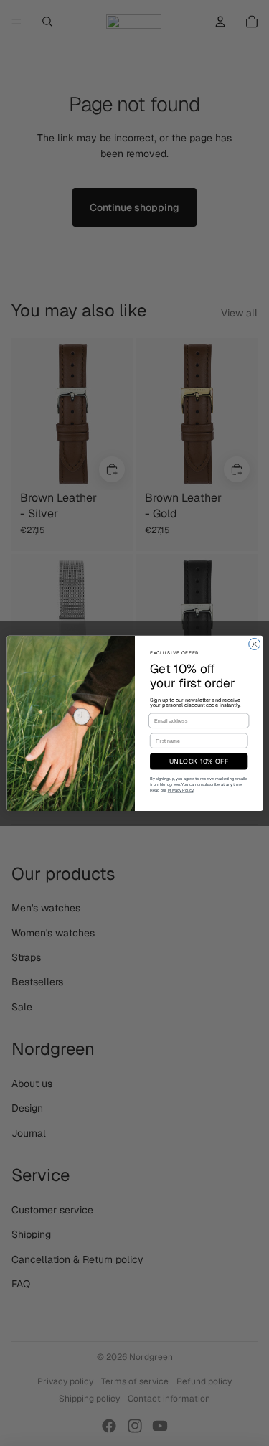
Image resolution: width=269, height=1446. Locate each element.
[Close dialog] (254, 643)
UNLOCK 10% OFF (198, 761)
